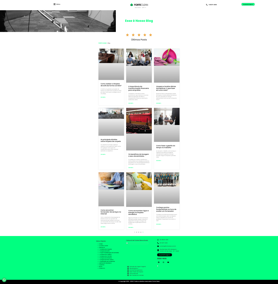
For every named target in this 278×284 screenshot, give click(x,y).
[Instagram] (163, 262)
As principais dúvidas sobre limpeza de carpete (111, 140)
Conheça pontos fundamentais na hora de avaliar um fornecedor (166, 209)
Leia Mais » (103, 97)
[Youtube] (168, 262)
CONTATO (102, 268)
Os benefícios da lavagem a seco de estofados (138, 155)
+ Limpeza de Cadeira (105, 254)
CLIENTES (101, 265)
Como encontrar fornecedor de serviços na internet (111, 212)
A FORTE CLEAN (103, 246)
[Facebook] (158, 262)
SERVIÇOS (102, 247)
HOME (101, 244)
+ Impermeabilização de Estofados (109, 252)
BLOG (100, 266)
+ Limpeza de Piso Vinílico (106, 259)
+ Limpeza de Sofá (104, 251)
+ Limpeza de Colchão (105, 256)
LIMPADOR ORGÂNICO (105, 263)
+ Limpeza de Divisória (105, 258)
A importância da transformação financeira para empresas (138, 88)
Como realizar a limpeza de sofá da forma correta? (111, 85)
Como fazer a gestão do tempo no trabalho (165, 147)
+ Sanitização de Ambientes (107, 261)
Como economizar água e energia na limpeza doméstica (138, 212)
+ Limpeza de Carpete (105, 249)
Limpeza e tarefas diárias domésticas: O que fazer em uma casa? (166, 88)
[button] (4, 280)
